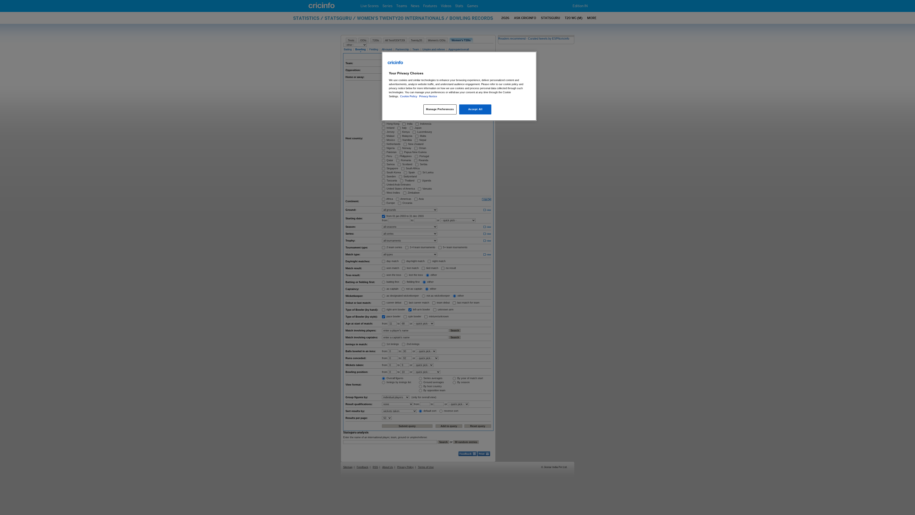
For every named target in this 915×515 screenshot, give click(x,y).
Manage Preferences (440, 109)
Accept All (475, 109)
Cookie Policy (409, 96)
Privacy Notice (428, 96)
